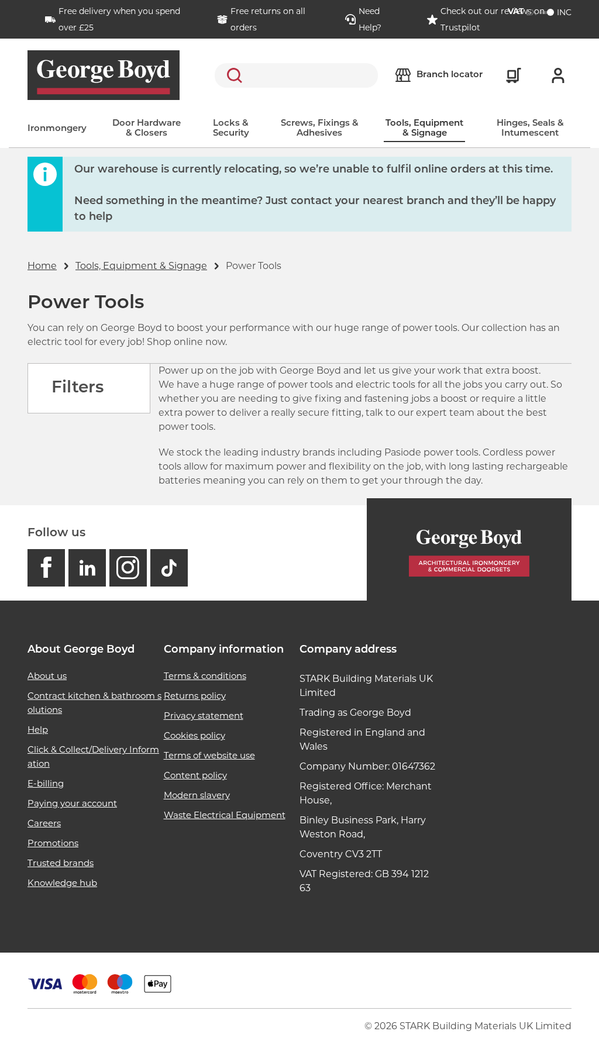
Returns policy (195, 695)
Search (232, 75)
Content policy (195, 775)
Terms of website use (209, 755)
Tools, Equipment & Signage (424, 128)
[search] (296, 75)
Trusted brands (60, 862)
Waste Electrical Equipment (224, 814)
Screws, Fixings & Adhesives (320, 128)
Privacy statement (203, 715)
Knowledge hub (62, 882)
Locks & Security (231, 128)
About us (47, 675)
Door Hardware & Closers (146, 128)
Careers (44, 823)
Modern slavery (197, 795)
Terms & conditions (205, 675)
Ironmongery (57, 129)
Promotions (52, 843)
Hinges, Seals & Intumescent (530, 128)
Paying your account (72, 803)
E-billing (45, 783)
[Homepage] (469, 549)
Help (37, 729)
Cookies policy (194, 735)
